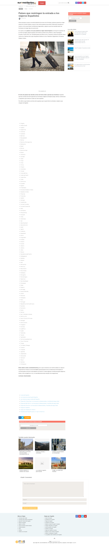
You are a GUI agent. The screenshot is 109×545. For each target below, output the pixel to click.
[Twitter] (83, 3)
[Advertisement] (42, 81)
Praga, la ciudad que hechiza (57, 471)
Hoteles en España (49, 528)
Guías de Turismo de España (24, 521)
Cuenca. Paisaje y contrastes (40, 452)
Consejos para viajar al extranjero (25, 519)
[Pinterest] (81, 3)
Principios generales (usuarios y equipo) (57, 542)
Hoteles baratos (22, 527)
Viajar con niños (22, 524)
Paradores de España (49, 522)
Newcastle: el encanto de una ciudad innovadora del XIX (25, 453)
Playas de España (22, 522)
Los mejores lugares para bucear (41, 471)
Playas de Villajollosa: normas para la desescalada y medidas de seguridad (39, 401)
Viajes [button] (20, 6)
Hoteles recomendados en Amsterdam (58, 452)
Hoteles (20, 530)
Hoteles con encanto (23, 531)
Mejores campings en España (51, 533)
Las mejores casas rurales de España (29, 399)
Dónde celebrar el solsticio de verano (24, 471)
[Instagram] (79, 3)
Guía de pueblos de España (50, 527)
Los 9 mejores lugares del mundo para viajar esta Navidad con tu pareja (81, 33)
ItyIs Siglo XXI (36, 542)
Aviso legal (69, 542)
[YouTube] (85, 3)
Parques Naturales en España (51, 525)
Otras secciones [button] (30, 6)
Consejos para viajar (23, 518)
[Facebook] (76, 3)
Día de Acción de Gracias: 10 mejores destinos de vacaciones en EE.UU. (81, 41)
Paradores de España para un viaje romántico (32, 411)
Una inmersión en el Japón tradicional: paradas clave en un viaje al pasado (81, 58)
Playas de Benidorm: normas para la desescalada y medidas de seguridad (39, 403)
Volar (20, 528)
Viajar (50, 541)
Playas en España (25, 407)
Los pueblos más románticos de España (53, 534)
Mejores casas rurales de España (52, 531)
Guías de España (24, 395)
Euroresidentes (43, 542)
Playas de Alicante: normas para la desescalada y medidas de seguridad (39, 405)
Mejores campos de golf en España (52, 524)
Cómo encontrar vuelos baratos (25, 525)
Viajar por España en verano (27, 409)
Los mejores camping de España (29, 397)
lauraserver (23, 18)
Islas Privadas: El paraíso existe (82, 48)
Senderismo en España (50, 519)
